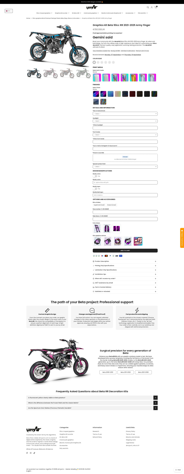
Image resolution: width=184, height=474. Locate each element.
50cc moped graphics (67, 431)
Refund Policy (97, 437)
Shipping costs (131, 440)
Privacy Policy (130, 431)
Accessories (64, 445)
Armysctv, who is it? (132, 445)
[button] (9, 11)
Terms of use (97, 434)
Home (28, 18)
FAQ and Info (64, 448)
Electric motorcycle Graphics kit (70, 443)
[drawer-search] (148, 7)
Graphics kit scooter (66, 434)
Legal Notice (130, 443)
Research (96, 431)
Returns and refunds (133, 437)
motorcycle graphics (67, 440)
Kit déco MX (63, 437)
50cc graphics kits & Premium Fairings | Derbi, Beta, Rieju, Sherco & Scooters (56, 18)
